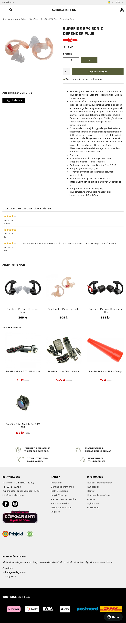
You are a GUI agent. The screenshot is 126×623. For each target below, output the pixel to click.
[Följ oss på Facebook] (5, 504)
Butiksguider (93, 487)
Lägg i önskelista (14, 100)
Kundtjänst (56, 482)
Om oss (91, 499)
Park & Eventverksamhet (64, 499)
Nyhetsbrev (93, 503)
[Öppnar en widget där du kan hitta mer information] (113, 617)
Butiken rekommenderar (99, 482)
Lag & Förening (59, 495)
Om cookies (93, 507)
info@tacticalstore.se (13, 495)
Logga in (55, 511)
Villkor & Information (61, 507)
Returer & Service (60, 503)
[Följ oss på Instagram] (15, 504)
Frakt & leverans (59, 491)
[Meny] (3, 10)
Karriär (90, 491)
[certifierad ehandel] (30, 534)
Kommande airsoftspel (99, 495)
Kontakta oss (9, 2)
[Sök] (11, 10)
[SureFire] (70, 40)
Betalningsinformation (62, 487)
